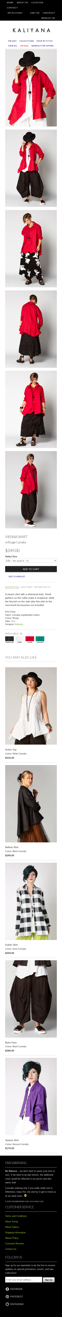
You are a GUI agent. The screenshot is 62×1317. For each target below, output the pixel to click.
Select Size (11, 556)
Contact (12, 8)
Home (10, 2)
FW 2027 (12, 41)
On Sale (24, 46)
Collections (26, 41)
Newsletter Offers (43, 46)
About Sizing (11, 1221)
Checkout (49, 13)
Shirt (13, 621)
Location (37, 2)
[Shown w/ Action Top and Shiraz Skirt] (31, 410)
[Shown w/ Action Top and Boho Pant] (31, 169)
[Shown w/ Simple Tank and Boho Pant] (31, 490)
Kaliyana (19, 624)
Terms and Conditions (16, 1216)
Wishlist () (48, 18)
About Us (22, 2)
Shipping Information (15, 1232)
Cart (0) (34, 13)
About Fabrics (12, 1227)
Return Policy (42, 587)
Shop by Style (45, 41)
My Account (15, 13)
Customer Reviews (14, 1243)
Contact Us (10, 1249)
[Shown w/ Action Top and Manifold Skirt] (31, 249)
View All (12, 46)
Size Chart (27, 587)
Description (12, 587)
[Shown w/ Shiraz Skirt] (31, 329)
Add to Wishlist (17, 577)
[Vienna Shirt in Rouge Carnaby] (31, 88)
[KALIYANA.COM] (31, 30)
